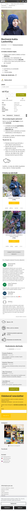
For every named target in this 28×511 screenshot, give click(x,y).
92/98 (6, 208)
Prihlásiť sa (6, 415)
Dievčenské (16, 105)
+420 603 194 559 (7, 458)
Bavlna (15, 108)
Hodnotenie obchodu (14, 346)
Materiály (3, 495)
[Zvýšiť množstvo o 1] (13, 94)
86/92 (11, 246)
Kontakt (3, 491)
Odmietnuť (7, 507)
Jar (14, 109)
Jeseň (16, 109)
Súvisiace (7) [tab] (17, 115)
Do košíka (21, 94)
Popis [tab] (4, 115)
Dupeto (15, 111)
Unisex (20, 105)
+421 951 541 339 (6, 461)
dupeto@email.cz (7, 456)
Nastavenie (13, 503)
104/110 (16, 208)
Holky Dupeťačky (5, 492)
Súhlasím (20, 507)
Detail (14, 202)
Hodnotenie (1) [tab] (10, 115)
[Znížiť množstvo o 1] (7, 94)
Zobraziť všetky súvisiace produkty (14, 253)
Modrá (15, 106)
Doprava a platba (5, 489)
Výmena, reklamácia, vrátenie (7, 488)
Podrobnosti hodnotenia (18, 44)
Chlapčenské (16, 104)
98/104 (11, 208)
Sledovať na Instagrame (15, 445)
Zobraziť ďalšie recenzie (21, 316)
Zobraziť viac (14, 389)
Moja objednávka (4, 494)
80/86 (7, 246)
